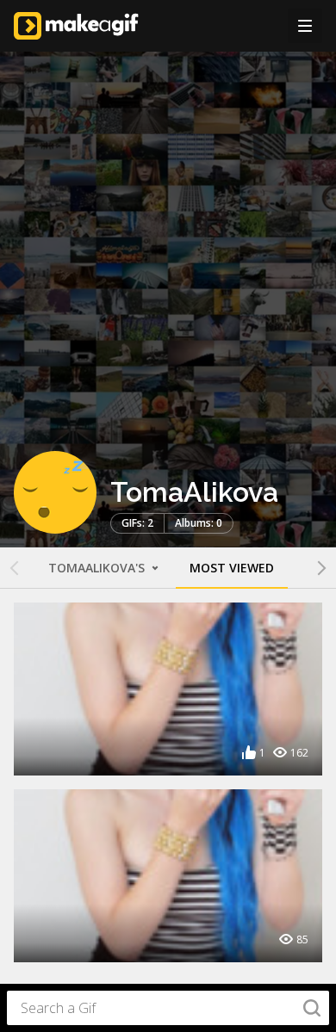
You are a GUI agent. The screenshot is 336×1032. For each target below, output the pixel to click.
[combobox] (168, 1008)
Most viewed (232, 567)
